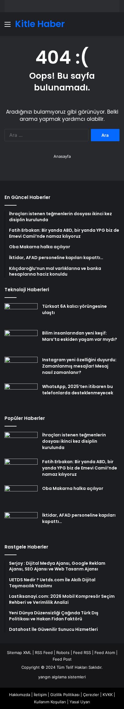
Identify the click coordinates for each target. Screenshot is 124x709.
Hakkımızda (19, 694)
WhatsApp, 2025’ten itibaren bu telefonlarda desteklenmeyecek (77, 390)
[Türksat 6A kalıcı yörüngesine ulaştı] (21, 314)
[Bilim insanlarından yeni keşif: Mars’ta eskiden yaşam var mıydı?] (21, 341)
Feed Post (62, 659)
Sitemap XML (19, 652)
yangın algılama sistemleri (62, 676)
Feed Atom (105, 652)
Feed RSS (82, 652)
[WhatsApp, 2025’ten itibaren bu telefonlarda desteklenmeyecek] (21, 395)
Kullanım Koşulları (50, 701)
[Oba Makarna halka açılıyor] (21, 496)
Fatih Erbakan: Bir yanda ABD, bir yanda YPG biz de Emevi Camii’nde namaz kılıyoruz (79, 468)
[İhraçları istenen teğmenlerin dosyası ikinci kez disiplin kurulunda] (21, 443)
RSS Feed (44, 652)
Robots (63, 652)
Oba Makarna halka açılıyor (72, 488)
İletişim (40, 694)
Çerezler (91, 694)
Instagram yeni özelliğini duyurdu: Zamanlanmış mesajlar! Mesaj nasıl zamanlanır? (79, 366)
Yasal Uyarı (80, 701)
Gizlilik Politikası (64, 694)
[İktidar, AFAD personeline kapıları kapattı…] (21, 523)
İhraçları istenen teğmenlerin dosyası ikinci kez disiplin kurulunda (74, 441)
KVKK (108, 694)
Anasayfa (62, 156)
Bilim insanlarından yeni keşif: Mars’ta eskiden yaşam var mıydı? (79, 336)
